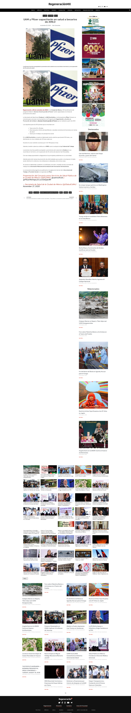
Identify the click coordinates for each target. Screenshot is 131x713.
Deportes (78, 10)
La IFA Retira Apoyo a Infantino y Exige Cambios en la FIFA (65, 489)
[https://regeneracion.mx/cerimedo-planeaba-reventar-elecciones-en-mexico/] (82, 526)
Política (46, 10)
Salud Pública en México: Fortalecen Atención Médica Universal (48, 504)
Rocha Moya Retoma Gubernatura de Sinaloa (64, 545)
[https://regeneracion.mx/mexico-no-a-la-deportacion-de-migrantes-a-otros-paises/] (82, 540)
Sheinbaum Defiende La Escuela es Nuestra (66, 573)
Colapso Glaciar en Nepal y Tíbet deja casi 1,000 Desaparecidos (30, 476)
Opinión (69, 10)
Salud (56, 16)
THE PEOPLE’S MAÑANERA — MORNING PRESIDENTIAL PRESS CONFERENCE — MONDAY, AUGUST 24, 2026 (100, 518)
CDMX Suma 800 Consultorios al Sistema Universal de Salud (31, 503)
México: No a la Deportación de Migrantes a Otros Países (83, 545)
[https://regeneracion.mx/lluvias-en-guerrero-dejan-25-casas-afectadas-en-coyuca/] (82, 484)
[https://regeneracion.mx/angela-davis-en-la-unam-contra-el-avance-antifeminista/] (100, 470)
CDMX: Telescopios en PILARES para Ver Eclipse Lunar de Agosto (100, 546)
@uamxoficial (57, 177)
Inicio (33, 10)
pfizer (61, 192)
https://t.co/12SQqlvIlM (41, 179)
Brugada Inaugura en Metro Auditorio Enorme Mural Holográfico (47, 574)
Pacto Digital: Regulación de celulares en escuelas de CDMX (66, 517)
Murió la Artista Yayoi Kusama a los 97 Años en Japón (83, 475)
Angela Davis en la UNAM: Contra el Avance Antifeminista (100, 475)
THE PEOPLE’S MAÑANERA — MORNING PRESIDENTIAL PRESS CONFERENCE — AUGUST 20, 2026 (82, 574)
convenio (36, 192)
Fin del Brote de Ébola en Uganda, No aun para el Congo (65, 475)
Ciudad (45, 16)
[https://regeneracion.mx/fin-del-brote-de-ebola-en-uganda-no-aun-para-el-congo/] (65, 470)
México (39, 10)
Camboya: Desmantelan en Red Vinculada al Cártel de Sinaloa (49, 545)
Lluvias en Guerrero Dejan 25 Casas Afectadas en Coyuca (82, 489)
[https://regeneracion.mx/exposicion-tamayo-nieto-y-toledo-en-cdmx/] (82, 554)
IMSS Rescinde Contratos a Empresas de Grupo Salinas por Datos (83, 504)
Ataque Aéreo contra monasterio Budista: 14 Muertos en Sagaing (31, 546)
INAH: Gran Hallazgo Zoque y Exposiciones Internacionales (30, 559)
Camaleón (62, 10)
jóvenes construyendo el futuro (49, 192)
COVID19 (50, 16)
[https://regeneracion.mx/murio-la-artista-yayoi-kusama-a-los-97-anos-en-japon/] (82, 470)
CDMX (30, 192)
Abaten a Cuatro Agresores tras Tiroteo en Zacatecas (49, 489)
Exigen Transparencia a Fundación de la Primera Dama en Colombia (31, 518)
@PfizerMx (27, 179)
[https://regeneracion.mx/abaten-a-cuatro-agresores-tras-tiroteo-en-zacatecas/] (48, 484)
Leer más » (81, 159)
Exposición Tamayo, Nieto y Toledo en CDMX (82, 559)
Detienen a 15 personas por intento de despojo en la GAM (100, 503)
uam (70, 192)
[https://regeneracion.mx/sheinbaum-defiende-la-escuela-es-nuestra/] (65, 568)
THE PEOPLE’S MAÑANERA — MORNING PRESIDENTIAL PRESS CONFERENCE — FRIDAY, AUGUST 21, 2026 (49, 560)
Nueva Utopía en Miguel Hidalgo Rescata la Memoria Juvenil (101, 489)
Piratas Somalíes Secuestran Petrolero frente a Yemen (65, 559)
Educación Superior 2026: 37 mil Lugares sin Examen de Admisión (82, 518)
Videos (98, 10)
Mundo (54, 10)
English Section (88, 10)
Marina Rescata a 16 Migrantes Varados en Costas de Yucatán (31, 573)
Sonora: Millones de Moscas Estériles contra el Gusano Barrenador (48, 518)
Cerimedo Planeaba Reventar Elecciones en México (82, 531)
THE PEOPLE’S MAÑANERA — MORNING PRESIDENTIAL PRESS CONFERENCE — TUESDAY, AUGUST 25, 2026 (65, 504)
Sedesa (66, 192)
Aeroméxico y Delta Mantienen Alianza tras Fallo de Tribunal (100, 559)
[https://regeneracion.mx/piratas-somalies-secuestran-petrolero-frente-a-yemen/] (65, 554)
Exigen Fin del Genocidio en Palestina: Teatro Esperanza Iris (100, 573)
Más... (25, 578)
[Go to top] (128, 710)
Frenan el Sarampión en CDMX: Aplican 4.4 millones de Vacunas (31, 489)
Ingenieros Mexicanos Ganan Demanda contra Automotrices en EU (100, 532)
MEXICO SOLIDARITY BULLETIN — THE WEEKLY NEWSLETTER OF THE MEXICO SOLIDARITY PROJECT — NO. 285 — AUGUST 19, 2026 (66, 532)
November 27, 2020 (31, 186)
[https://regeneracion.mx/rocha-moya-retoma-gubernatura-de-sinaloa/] (65, 540)
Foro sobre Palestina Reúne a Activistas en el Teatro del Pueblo (48, 476)
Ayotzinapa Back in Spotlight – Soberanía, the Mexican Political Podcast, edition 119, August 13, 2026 (31, 532)
